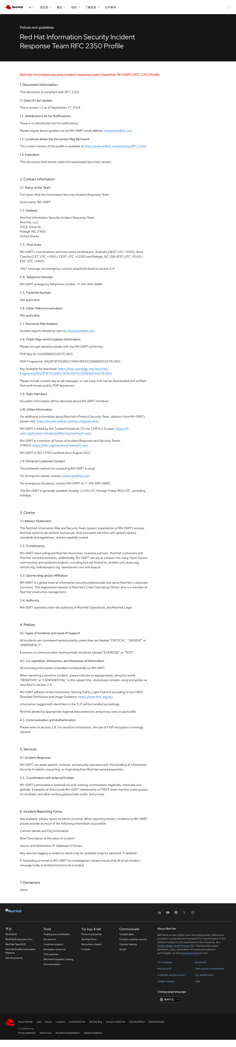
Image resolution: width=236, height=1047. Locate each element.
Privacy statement (26, 1032)
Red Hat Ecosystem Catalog (58, 959)
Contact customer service (133, 939)
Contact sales (126, 934)
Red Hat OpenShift (16, 944)
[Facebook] (176, 913)
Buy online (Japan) (91, 944)
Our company (164, 962)
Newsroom (201, 962)
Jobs (197, 981)
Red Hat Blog (95, 1021)
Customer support (53, 944)
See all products (14, 957)
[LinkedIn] (159, 913)
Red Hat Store (89, 939)
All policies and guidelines (67, 1032)
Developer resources (55, 949)
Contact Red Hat (77, 1021)
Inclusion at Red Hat (115, 1021)
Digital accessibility (93, 1032)
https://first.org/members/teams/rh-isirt (60, 445)
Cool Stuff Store (137, 1021)
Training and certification (57, 934)
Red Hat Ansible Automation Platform (21, 951)
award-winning (190, 953)
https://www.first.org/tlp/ (95, 697)
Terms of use (45, 1032)
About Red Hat (25, 1021)
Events (48, 1021)
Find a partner (51, 954)
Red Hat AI (11, 934)
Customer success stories (171, 974)
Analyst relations (166, 981)
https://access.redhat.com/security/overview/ (68, 421)
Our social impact (204, 974)
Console (85, 949)
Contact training (128, 944)
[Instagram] (193, 913)
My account (50, 939)
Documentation (52, 964)
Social (122, 949)
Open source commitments (209, 968)
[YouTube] (168, 913)
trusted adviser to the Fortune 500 (175, 945)
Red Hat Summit (156, 1021)
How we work (164, 968)
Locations (60, 1021)
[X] (184, 913)
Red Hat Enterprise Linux (19, 939)
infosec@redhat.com (118, 131)
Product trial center (91, 934)
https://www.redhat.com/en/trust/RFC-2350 (115, 146)
